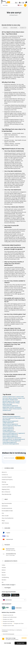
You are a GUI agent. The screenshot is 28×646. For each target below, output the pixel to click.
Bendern (4, 580)
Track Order (5, 484)
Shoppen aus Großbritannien (10, 617)
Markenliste (5, 506)
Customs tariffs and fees (8, 487)
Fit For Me (17, 401)
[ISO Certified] (16, 608)
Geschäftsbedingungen (8, 634)
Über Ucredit (5, 515)
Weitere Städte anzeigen (8, 584)
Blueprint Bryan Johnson (8, 407)
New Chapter (6, 399)
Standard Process (7, 410)
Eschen (3, 572)
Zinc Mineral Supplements (18, 439)
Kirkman (10, 398)
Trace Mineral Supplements (9, 431)
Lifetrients (5, 396)
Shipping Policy (6, 489)
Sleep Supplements (19, 418)
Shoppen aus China (18, 623)
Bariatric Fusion (11, 396)
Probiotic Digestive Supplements (10, 436)
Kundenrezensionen (7, 508)
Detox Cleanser (6, 419)
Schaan (4, 567)
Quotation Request (7, 477)
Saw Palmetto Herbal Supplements (10, 443)
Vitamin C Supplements (8, 437)
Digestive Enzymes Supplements (10, 424)
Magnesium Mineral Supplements (10, 421)
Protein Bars (5, 440)
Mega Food (5, 402)
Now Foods (5, 398)
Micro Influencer (6, 492)
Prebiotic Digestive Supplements (10, 434)
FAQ (3, 513)
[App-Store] (6, 595)
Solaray (10, 408)
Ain (2, 582)
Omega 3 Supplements (8, 430)
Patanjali (12, 399)
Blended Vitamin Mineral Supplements (11, 416)
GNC (22, 396)
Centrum (5, 27)
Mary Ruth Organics (7, 401)
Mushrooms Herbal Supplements (10, 433)
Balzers (4, 570)
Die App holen (20, 643)
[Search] (25, 5)
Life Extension (18, 407)
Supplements (21, 433)
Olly (13, 401)
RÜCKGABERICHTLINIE (7, 510)
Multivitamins (17, 437)
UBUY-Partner (5, 523)
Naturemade (11, 402)
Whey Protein (17, 425)
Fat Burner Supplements (8, 428)
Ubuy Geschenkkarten (7, 518)
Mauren (4, 575)
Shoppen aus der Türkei (8, 625)
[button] (16, 3)
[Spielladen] (15, 595)
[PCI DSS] (5, 608)
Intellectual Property (7, 479)
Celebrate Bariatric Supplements (10, 405)
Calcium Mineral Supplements (9, 442)
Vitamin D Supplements (8, 425)
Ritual (16, 399)
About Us (4, 472)
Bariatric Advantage (7, 404)
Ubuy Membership (6, 494)
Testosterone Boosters (8, 427)
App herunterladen (7, 503)
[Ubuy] (8, 2)
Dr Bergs (17, 402)
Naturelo (15, 398)
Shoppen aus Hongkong (8, 621)
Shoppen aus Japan (7, 619)
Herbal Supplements (7, 439)
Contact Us (5, 474)
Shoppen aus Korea (7, 623)
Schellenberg (5, 577)
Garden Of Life (21, 398)
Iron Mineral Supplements (15, 440)
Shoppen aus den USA (8, 615)
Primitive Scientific (17, 408)
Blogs (3, 520)
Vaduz (3, 565)
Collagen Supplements (8, 422)
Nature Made (13, 27)
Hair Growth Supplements (8, 418)
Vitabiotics (5, 408)
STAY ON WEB (7, 643)
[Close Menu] (1, 3)
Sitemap (4, 482)
